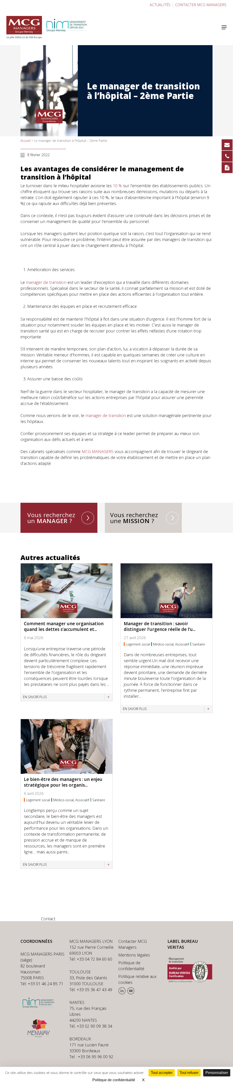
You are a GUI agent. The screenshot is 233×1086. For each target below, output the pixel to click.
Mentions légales (134, 955)
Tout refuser (189, 1073)
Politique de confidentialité (131, 965)
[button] (224, 27)
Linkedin (122, 991)
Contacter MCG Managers (132, 944)
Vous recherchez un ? (51, 518)
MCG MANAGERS (98, 451)
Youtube (130, 991)
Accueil (25, 140)
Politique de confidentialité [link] (113, 1080)
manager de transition (46, 282)
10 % (117, 185)
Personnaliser (216, 1073)
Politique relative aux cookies (137, 979)
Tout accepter (161, 1073)
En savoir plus (35, 697)
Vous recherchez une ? (134, 518)
